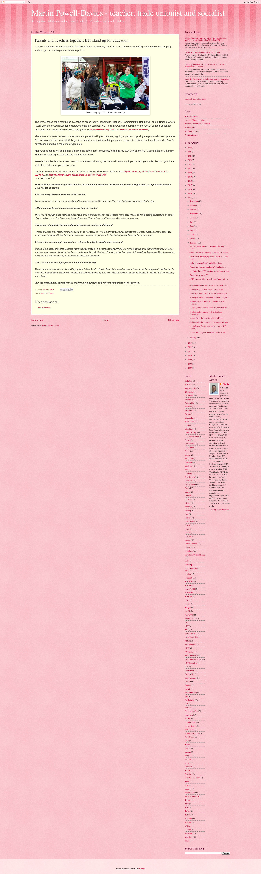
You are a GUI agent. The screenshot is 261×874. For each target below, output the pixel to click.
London (188, 574)
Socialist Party (190, 127)
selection (188, 759)
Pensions (188, 707)
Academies (189, 395)
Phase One (189, 715)
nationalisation (190, 618)
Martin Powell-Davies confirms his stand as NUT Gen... (207, 327)
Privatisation (190, 729)
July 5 (187, 529)
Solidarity (188, 770)
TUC (187, 807)
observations (189, 670)
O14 (186, 666)
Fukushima (189, 480)
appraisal (188, 406)
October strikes (190, 677)
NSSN (187, 640)
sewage (187, 763)
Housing (188, 510)
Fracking (188, 473)
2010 (190, 355)
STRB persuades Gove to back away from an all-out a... (208, 280)
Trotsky (188, 800)
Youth (187, 840)
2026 (190, 147)
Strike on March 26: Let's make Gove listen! (206, 263)
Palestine (188, 685)
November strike (191, 637)
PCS (186, 703)
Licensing (188, 564)
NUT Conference (191, 655)
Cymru (187, 455)
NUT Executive (191, 663)
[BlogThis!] (64, 289)
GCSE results (190, 484)
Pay (186, 696)
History (188, 503)
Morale (187, 603)
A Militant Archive (192, 135)
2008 (190, 363)
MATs (187, 600)
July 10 (187, 525)
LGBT (187, 560)
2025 (190, 151)
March (192, 238)
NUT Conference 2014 (193, 659)
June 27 (188, 532)
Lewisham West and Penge (195, 554)
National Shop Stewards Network (197, 123)
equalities (188, 466)
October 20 (189, 674)
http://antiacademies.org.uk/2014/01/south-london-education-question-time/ (119, 130)
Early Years (189, 458)
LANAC (188, 547)
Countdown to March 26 (198, 275)
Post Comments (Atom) (51, 325)
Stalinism (188, 774)
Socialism (188, 766)
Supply (187, 789)
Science (188, 752)
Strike (187, 785)
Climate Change (191, 432)
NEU (187, 626)
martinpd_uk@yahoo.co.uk (195, 99)
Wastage (188, 822)
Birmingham (190, 418)
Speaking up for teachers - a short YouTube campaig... (205, 312)
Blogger (142, 868)
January (193, 337)
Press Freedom (190, 722)
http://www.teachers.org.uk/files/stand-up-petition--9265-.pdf (77, 175)
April (192, 234)
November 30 (190, 633)
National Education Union (195, 120)
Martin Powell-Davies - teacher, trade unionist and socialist (128, 12)
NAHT (187, 611)
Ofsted (187, 681)
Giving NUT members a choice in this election (202, 52)
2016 (190, 189)
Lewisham (189, 551)
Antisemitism (190, 403)
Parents (51, 293)
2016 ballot (189, 392)
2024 (190, 155)
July (192, 222)
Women (188, 829)
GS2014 (188, 499)
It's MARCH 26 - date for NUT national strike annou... (206, 302)
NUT (187, 648)
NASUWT (189, 614)
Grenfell (188, 495)
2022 (190, 164)
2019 (190, 176)
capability (188, 425)
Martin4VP (189, 592)
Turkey (187, 811)
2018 (190, 181)
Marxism (188, 596)
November (194, 205)
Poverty (188, 718)
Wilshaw (188, 826)
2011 (190, 351)
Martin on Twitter (191, 116)
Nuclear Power (190, 644)
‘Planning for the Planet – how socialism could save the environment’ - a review (205, 65)
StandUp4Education (192, 777)
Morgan (188, 607)
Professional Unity (192, 733)
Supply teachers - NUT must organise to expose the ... (209, 271)
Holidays (188, 506)
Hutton (187, 517)
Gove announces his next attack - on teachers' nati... (208, 285)
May (192, 230)
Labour (187, 540)
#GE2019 (188, 384)
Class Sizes (189, 429)
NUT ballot (189, 651)
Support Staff (190, 792)
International (190, 521)
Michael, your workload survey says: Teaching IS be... (207, 247)
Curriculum (189, 447)
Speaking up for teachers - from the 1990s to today (208, 307)
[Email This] (61, 289)
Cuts (186, 451)
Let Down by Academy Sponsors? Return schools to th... (209, 257)
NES (186, 622)
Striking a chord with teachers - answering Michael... (209, 322)
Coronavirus (189, 443)
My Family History (192, 131)
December (194, 201)
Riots (187, 740)
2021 (190, 168)
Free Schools (190, 477)
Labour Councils (191, 543)
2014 (190, 197)
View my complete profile (219, 509)
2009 (190, 359)
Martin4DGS (190, 589)
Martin (226, 384)
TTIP (187, 803)
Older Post (173, 320)
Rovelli (187, 744)
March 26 (44, 293)
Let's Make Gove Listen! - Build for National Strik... (208, 293)
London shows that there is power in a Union (206, 318)
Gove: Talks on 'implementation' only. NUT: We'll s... (209, 252)
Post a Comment (44, 307)
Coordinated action (192, 436)
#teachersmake (190, 388)
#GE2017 (188, 380)
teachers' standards (192, 796)
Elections (188, 462)
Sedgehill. (188, 755)
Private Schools (191, 726)
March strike (189, 585)
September (194, 213)
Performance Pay (191, 711)
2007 (190, 368)
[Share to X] (66, 289)
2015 (190, 193)
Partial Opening (191, 692)
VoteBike (188, 818)
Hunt (187, 514)
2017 (190, 185)
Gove (187, 488)
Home (105, 320)
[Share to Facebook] (69, 289)
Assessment (189, 410)
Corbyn (188, 440)
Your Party (189, 837)
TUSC (187, 814)
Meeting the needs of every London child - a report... (209, 297)
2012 (190, 347)
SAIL (187, 748)
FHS (186, 469)
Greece (187, 492)
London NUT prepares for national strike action (207, 332)
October (193, 209)
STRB (187, 781)
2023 (190, 160)
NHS (187, 629)
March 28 (188, 581)
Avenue (188, 414)
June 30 (188, 536)
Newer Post (37, 320)
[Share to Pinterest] (71, 289)
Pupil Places (189, 737)
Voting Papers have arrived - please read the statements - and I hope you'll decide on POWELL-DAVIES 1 (206, 39)
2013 (190, 343)
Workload (188, 833)
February (194, 242)
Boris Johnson (190, 421)
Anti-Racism (190, 399)
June (192, 226)
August (193, 217)
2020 (190, 172)
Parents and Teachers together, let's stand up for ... (207, 267)
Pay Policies (189, 700)
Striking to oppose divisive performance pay (206, 289)
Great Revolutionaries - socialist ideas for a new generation (207, 79)
